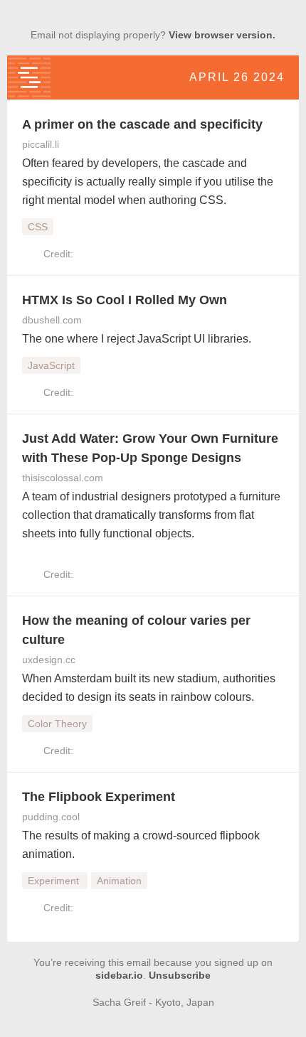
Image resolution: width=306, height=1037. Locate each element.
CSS (38, 226)
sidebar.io (119, 975)
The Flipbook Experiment (98, 797)
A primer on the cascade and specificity (142, 124)
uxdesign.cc (48, 659)
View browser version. (222, 35)
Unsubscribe (180, 975)
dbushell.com (52, 320)
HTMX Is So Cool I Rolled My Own (124, 300)
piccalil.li (40, 144)
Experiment (55, 880)
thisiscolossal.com (62, 477)
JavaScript (51, 365)
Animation (119, 880)
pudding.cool (51, 816)
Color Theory (57, 723)
